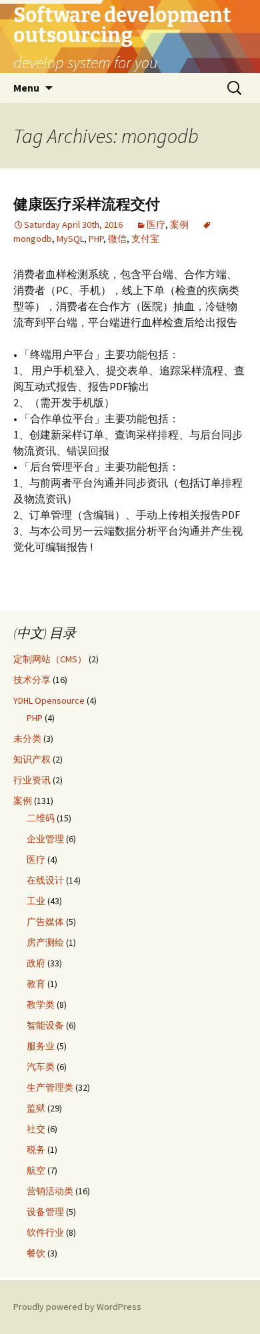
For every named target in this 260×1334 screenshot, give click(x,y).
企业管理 (45, 839)
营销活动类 (50, 1191)
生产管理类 (50, 1087)
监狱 (36, 1108)
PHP (96, 239)
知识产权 (32, 759)
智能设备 (45, 1025)
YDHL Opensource (49, 700)
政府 (36, 963)
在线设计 (45, 880)
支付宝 (145, 239)
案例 (179, 225)
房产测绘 (45, 942)
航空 (36, 1170)
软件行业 (45, 1232)
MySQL (70, 239)
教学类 (41, 1004)
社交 (36, 1129)
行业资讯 (32, 780)
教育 (36, 984)
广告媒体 (45, 922)
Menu (26, 87)
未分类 (27, 738)
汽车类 (41, 1067)
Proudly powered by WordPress (77, 1307)
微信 (117, 239)
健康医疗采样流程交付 (86, 204)
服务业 (41, 1046)
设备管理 (45, 1212)
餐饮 (36, 1253)
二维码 (41, 818)
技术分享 (32, 680)
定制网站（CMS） (50, 659)
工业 (36, 901)
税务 (36, 1150)
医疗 (156, 225)
